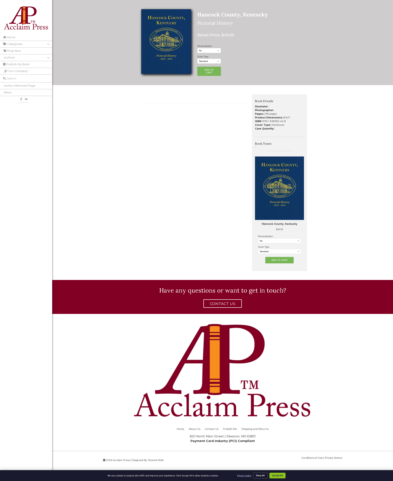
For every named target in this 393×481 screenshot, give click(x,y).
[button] (222, 303)
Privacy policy (244, 475)
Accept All (277, 475)
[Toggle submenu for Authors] (48, 58)
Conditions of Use (312, 457)
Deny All (260, 475)
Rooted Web (156, 460)
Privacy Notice (333, 457)
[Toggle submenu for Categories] (48, 44)
